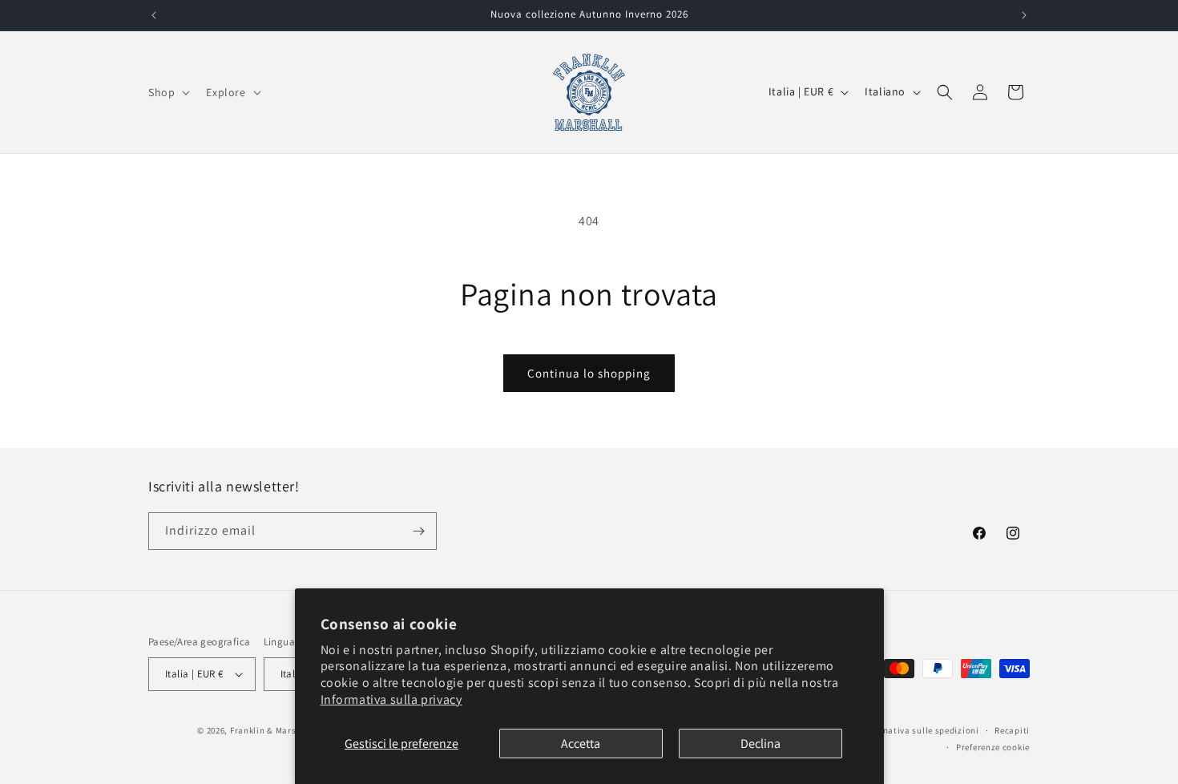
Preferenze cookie (993, 746)
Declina (760, 743)
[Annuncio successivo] (1024, 15)
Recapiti (1012, 730)
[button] (167, 92)
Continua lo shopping (589, 373)
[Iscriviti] (418, 531)
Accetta (580, 743)
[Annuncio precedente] (153, 15)
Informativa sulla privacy (391, 699)
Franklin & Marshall (271, 730)
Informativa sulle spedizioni (919, 730)
